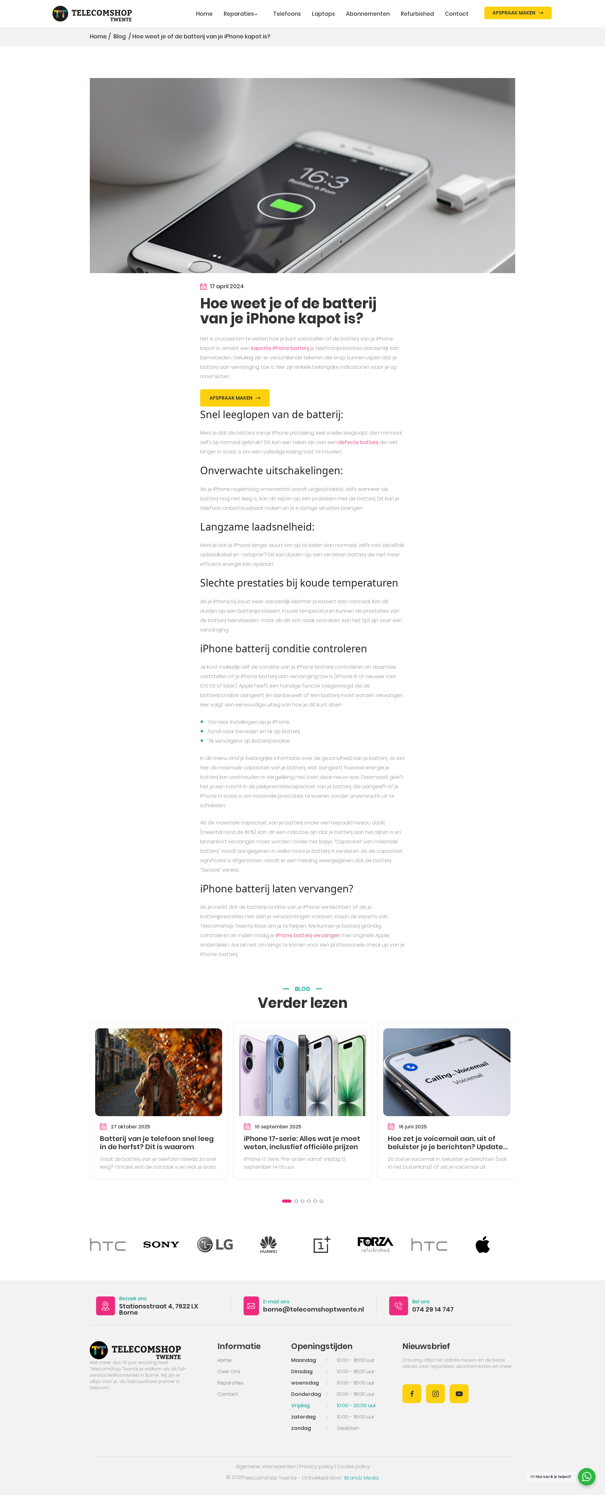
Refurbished (417, 14)
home (224, 1360)
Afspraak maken (514, 12)
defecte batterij (358, 442)
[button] (286, 1201)
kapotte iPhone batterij (280, 348)
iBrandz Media (361, 1477)
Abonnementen (368, 14)
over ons (228, 1371)
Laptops (323, 14)
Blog (120, 36)
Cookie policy (353, 1466)
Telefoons (287, 14)
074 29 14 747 (433, 1309)
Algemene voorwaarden (265, 1466)
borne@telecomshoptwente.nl (313, 1309)
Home (204, 14)
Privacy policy (316, 1466)
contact (457, 14)
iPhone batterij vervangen (308, 935)
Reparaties (239, 14)
